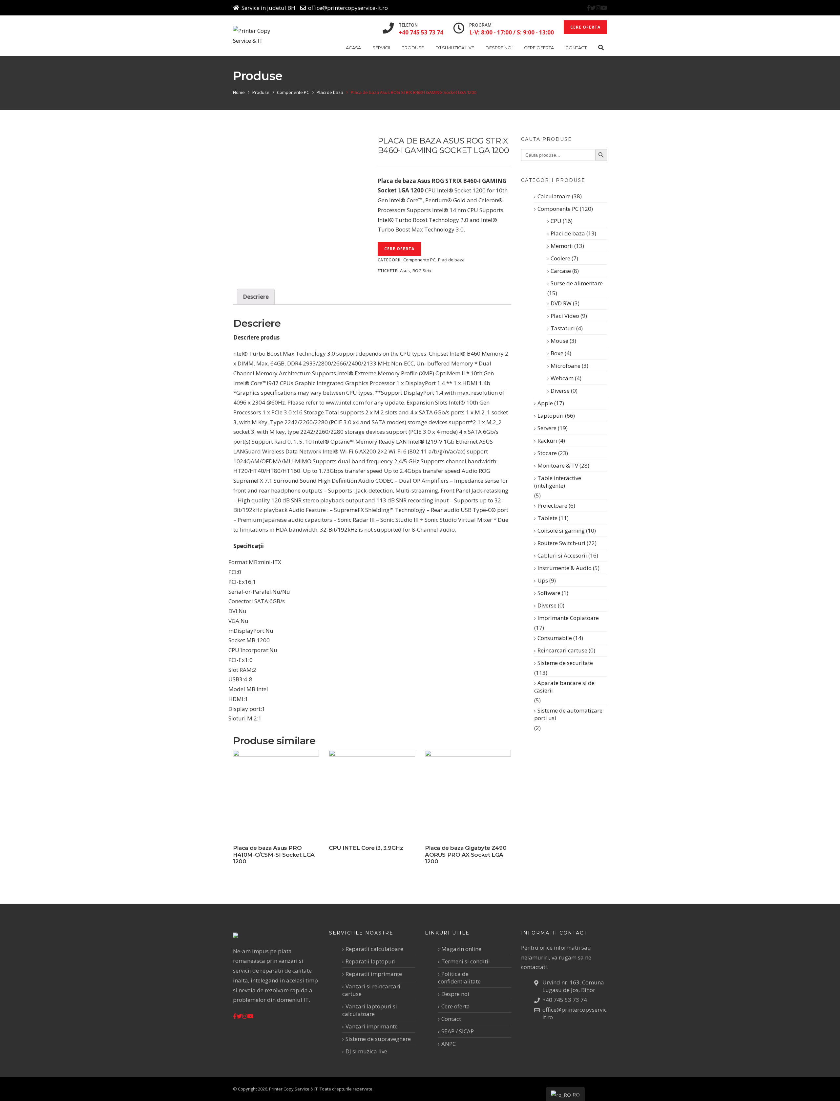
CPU (556, 221)
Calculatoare (554, 196)
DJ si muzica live (454, 47)
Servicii (381, 47)
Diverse (560, 390)
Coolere (560, 258)
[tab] (256, 297)
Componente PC (293, 92)
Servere (546, 428)
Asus (405, 271)
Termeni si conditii (465, 961)
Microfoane (565, 365)
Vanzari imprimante (372, 1026)
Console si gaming (561, 530)
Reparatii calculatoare (374, 949)
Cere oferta (539, 47)
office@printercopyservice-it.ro (348, 7)
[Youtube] (604, 8)
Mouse (559, 340)
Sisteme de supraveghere (378, 1039)
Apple (545, 403)
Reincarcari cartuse (562, 650)
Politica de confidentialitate (459, 977)
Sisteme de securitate (565, 663)
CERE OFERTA (585, 27)
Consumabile (554, 638)
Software (548, 593)
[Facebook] (588, 8)
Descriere (256, 296)
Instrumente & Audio (564, 568)
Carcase (561, 271)
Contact (576, 47)
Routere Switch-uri (561, 543)
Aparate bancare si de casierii (564, 686)
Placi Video (565, 315)
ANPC (448, 1043)
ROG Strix (421, 271)
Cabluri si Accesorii (562, 555)
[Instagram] (598, 8)
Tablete (547, 518)
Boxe (557, 353)
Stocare (547, 453)
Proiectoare (552, 505)
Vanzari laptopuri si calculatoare (369, 1010)
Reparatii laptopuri (371, 961)
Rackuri (547, 440)
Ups (542, 580)
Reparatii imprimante (374, 974)
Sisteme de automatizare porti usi (568, 714)
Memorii (562, 246)
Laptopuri (550, 415)
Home (239, 92)
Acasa (353, 47)
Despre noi (499, 47)
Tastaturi (563, 328)
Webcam (562, 378)
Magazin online (461, 949)
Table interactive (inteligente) (557, 481)
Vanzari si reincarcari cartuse (371, 990)
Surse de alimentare (577, 283)
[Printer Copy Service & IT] (257, 36)
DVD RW (561, 303)
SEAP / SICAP (457, 1031)
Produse (413, 47)
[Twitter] (593, 8)
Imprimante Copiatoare (568, 618)
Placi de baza (330, 92)
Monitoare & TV (557, 465)
